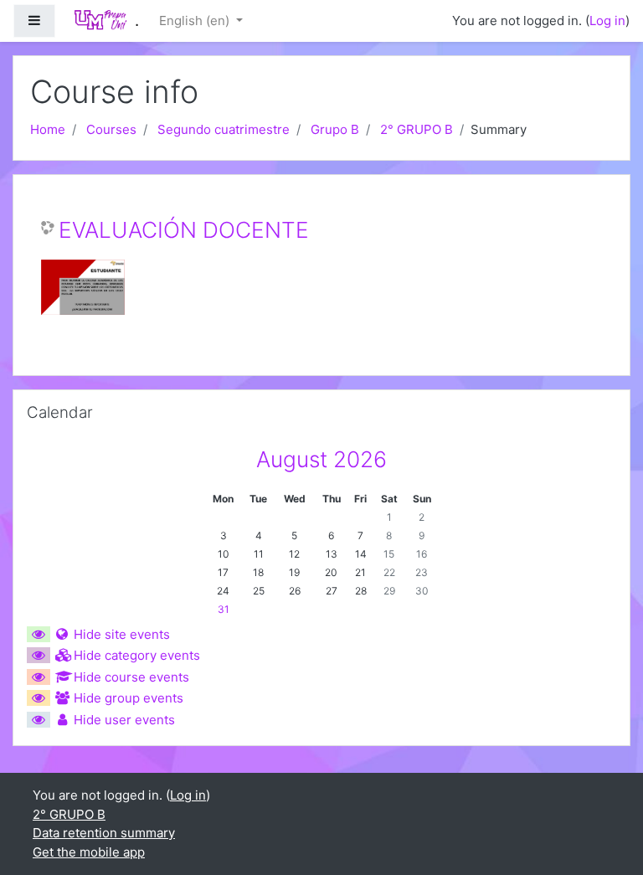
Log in (607, 20)
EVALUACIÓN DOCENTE (184, 230)
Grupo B (335, 129)
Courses (111, 129)
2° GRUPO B (416, 129)
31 (223, 609)
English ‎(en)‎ (196, 20)
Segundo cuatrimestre (223, 129)
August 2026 (321, 459)
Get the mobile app (89, 852)
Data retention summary (104, 833)
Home (47, 129)
